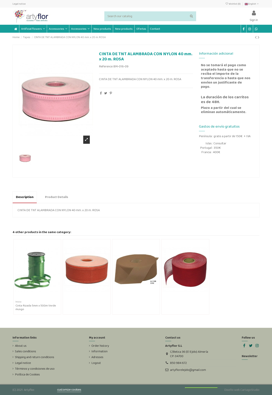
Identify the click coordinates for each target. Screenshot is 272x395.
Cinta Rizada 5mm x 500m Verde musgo (36, 307)
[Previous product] (256, 37)
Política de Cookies (27, 374)
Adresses (97, 357)
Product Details (56, 197)
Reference (106, 66)
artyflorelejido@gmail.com (188, 369)
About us (20, 346)
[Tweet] (105, 93)
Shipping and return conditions (34, 357)
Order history (100, 346)
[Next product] (258, 37)
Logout (96, 363)
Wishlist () (234, 4)
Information (99, 351)
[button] (58, 29)
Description (24, 197)
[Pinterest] (111, 93)
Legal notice (19, 4)
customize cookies (69, 389)
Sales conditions (25, 351)
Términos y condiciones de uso (35, 368)
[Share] (101, 93)
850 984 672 (178, 363)
